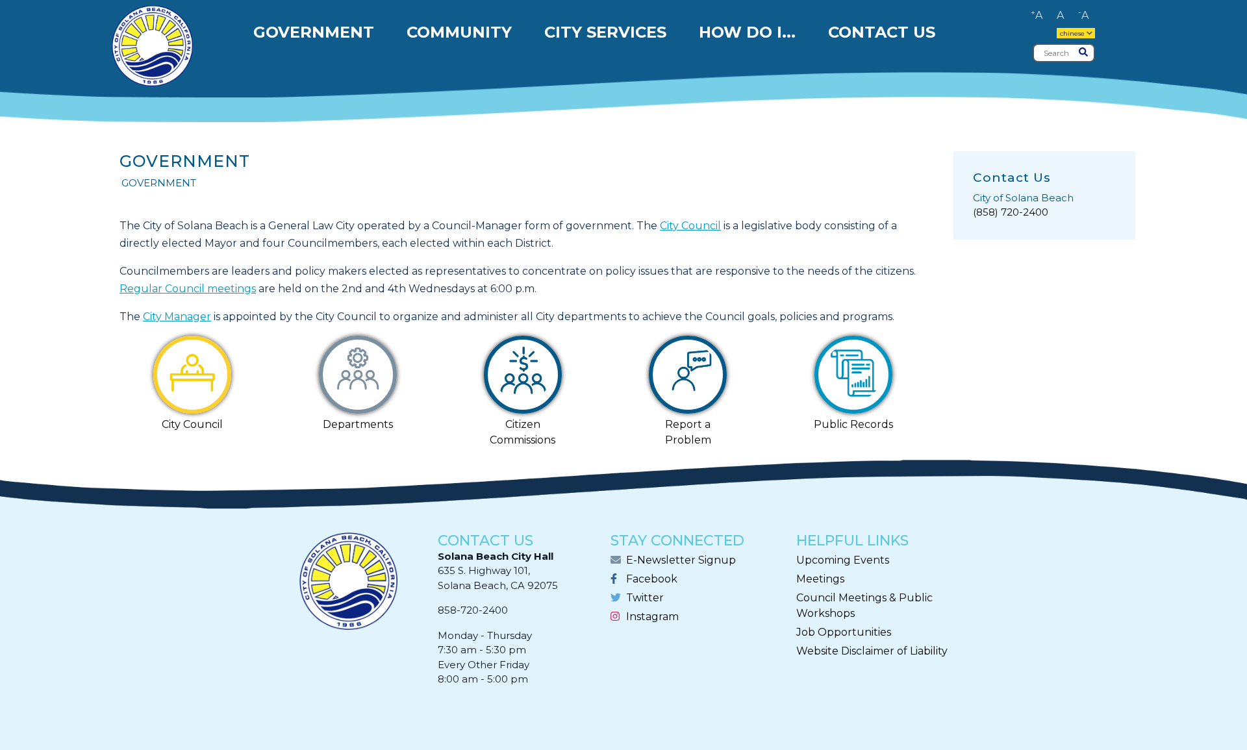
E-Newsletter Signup (681, 560)
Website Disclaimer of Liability (872, 651)
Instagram (652, 616)
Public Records (853, 424)
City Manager (177, 316)
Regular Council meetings (188, 288)
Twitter (645, 598)
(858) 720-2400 (1010, 212)
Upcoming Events (842, 560)
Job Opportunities (843, 632)
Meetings (820, 579)
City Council (690, 225)
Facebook (651, 579)
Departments (358, 424)
